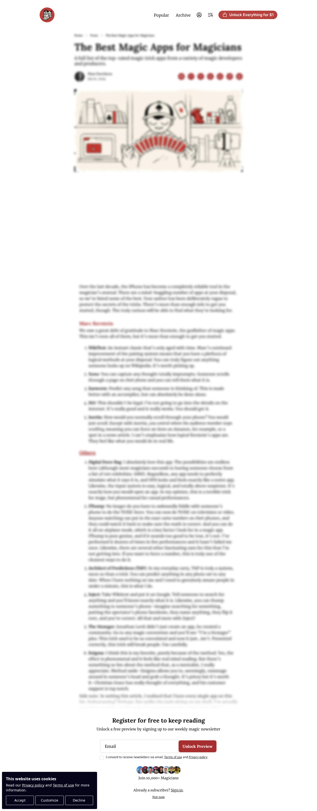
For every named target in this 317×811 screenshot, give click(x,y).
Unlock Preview (197, 746)
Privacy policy (33, 785)
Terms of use (63, 785)
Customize (49, 800)
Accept (20, 800)
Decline (79, 800)
